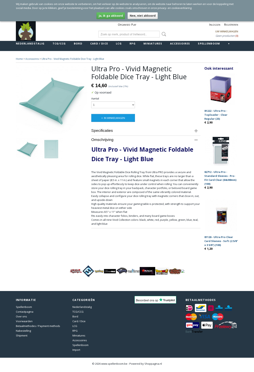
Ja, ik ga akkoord (111, 15)
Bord (78, 43)
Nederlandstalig (30, 43)
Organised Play (127, 24)
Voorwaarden (24, 321)
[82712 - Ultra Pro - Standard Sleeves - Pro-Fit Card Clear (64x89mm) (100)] (221, 150)
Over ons (21, 316)
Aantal (95, 98)
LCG (119, 43)
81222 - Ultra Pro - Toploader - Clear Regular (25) (215, 114)
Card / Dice (99, 43)
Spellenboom (209, 43)
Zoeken (163, 34)
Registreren (231, 24)
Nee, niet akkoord (143, 15)
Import (76, 350)
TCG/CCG (59, 43)
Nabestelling (23, 330)
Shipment (21, 335)
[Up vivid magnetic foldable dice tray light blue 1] (51, 100)
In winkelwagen (114, 118)
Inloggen (214, 24)
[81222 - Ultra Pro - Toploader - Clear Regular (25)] (221, 89)
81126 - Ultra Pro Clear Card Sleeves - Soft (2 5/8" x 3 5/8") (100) (221, 241)
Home (19, 59)
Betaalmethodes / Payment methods (38, 326)
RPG (133, 43)
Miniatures (152, 43)
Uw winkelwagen (226, 31)
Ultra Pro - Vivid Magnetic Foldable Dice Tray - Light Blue (72, 59)
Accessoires (180, 43)
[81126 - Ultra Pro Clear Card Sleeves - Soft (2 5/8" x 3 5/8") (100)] (221, 215)
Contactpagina (24, 311)
